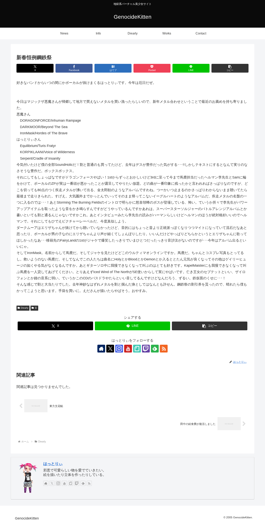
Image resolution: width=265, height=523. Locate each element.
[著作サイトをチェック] (101, 348)
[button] (230, 68)
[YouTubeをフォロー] (128, 348)
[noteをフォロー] (137, 348)
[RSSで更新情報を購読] (164, 348)
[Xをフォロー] (110, 348)
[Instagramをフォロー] (119, 348)
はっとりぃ (53, 463)
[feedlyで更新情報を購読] (155, 348)
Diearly (24, 308)
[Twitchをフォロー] (146, 348)
